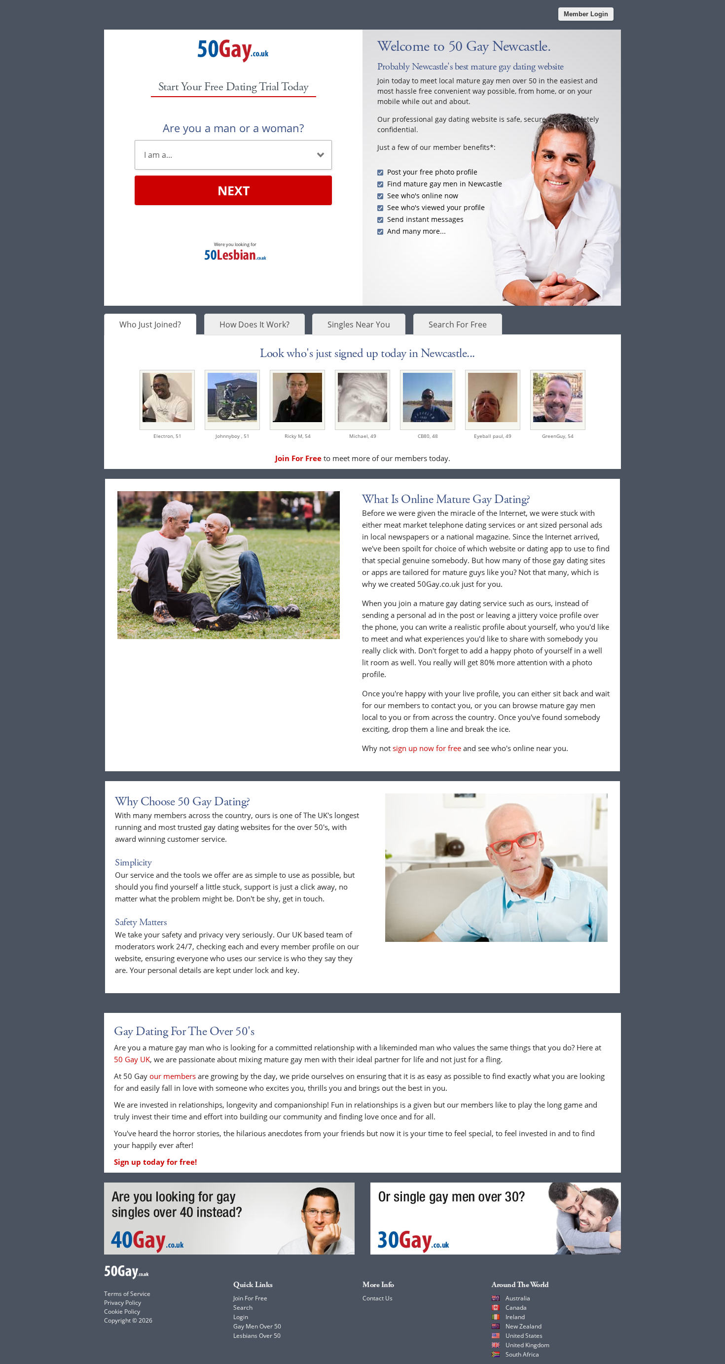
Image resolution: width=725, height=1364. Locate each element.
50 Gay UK (132, 1059)
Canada (516, 1307)
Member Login (586, 14)
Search (243, 1307)
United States (524, 1335)
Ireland (515, 1317)
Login (240, 1317)
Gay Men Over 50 (257, 1326)
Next (234, 190)
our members (172, 1076)
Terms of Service (127, 1294)
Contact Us (377, 1298)
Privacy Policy (122, 1302)
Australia (518, 1298)
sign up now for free (427, 748)
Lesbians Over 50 (257, 1335)
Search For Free (458, 324)
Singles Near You (358, 324)
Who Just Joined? (150, 324)
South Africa (522, 1354)
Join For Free (250, 1298)
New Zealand (524, 1326)
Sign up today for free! (155, 1162)
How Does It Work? (254, 324)
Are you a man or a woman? (233, 127)
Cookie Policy (122, 1311)
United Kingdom (527, 1345)
